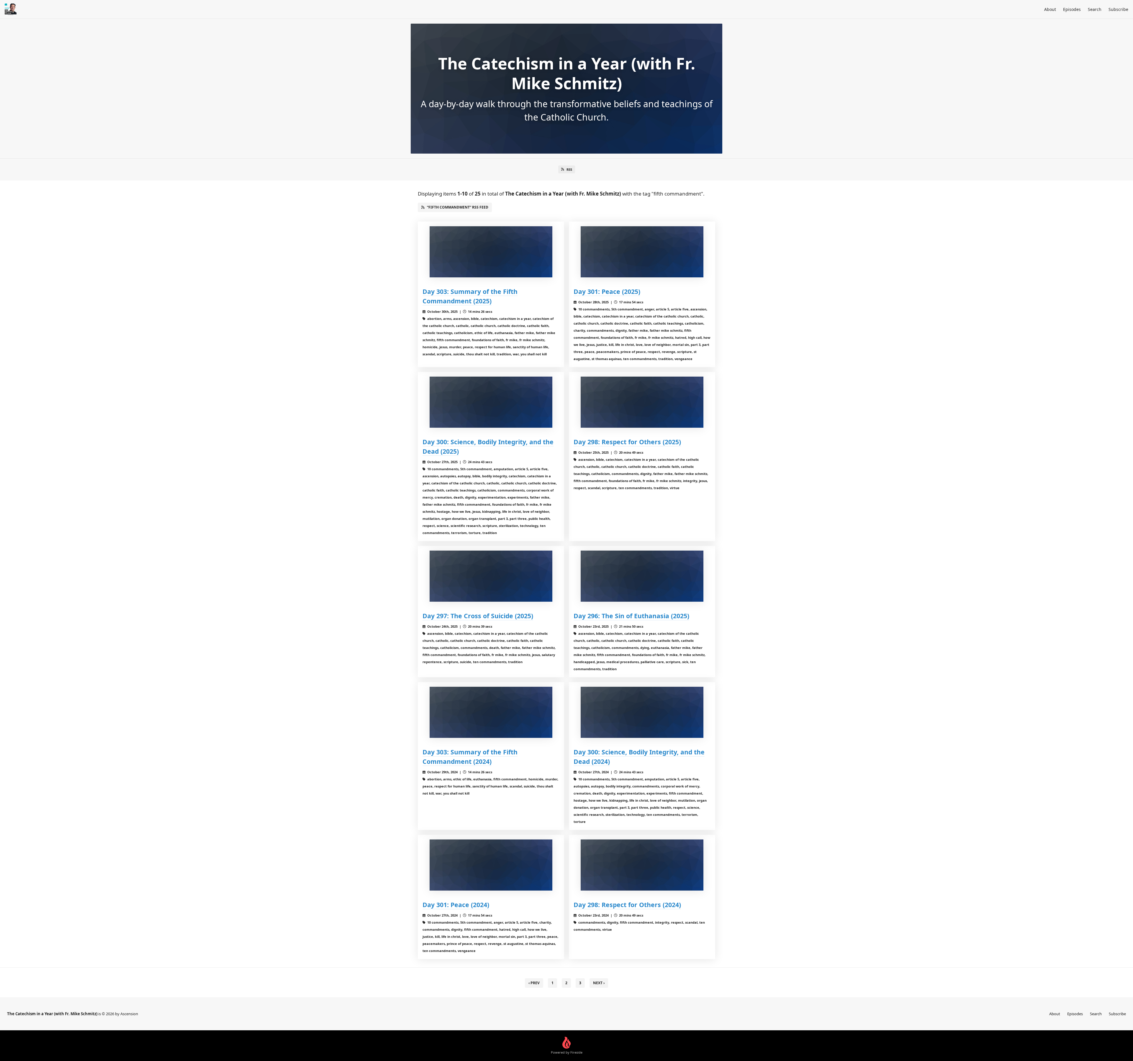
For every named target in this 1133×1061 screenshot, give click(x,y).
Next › (599, 982)
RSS (569, 169)
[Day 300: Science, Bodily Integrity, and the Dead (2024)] (642, 712)
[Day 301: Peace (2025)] (642, 251)
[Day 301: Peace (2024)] (491, 865)
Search (1094, 9)
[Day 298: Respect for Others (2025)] (642, 402)
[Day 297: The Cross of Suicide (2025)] (491, 576)
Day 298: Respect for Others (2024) (627, 904)
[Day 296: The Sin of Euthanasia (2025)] (642, 576)
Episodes (1072, 9)
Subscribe (1118, 9)
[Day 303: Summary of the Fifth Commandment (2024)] (491, 712)
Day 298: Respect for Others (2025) (627, 441)
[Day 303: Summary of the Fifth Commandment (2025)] (491, 251)
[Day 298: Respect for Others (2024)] (642, 865)
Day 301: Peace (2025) (607, 291)
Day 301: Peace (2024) (456, 904)
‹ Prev (534, 982)
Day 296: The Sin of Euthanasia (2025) (631, 615)
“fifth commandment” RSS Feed (457, 207)
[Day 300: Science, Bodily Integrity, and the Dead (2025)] (491, 402)
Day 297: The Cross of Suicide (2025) (478, 615)
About (1050, 9)
